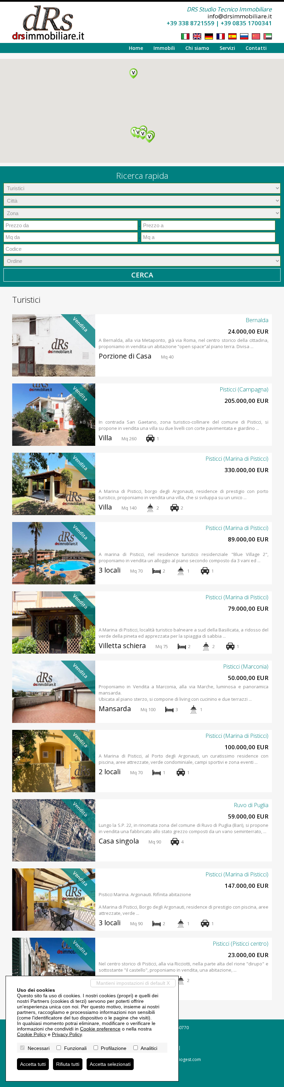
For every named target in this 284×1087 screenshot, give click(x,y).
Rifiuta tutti (67, 1064)
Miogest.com (188, 1059)
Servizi (227, 48)
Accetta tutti (33, 1064)
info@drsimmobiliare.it (239, 16)
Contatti (256, 48)
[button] (149, 137)
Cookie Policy (31, 1034)
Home (136, 48)
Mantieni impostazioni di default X (133, 983)
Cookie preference (100, 1029)
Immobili (164, 48)
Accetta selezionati (110, 1064)
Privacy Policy (67, 1034)
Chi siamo (197, 48)
